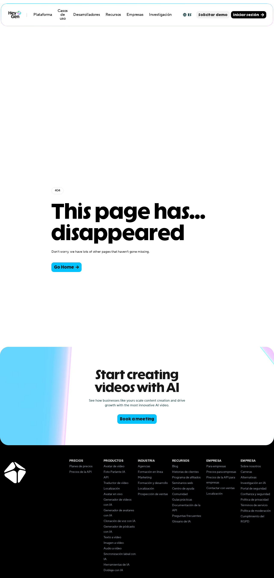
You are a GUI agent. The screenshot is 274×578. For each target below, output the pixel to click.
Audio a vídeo (113, 548)
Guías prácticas (182, 500)
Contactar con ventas (220, 488)
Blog (175, 466)
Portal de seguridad (253, 489)
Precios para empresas (221, 472)
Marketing (145, 477)
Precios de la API (80, 472)
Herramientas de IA (117, 565)
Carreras (246, 472)
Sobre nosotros (251, 466)
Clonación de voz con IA (120, 521)
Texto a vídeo (112, 537)
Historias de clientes (185, 472)
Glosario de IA (181, 521)
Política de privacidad (254, 500)
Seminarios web (182, 483)
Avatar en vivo (113, 494)
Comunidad (180, 494)
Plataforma (42, 14)
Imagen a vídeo (114, 543)
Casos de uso (63, 14)
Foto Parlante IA (114, 472)
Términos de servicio (254, 505)
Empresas (135, 14)
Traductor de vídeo (116, 483)
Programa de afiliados (186, 477)
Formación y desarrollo (153, 483)
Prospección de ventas (153, 494)
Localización (112, 489)
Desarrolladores (86, 14)
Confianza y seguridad (255, 494)
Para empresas (216, 466)
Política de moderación (256, 511)
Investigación (160, 14)
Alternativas (248, 477)
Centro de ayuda (183, 489)
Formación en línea (150, 472)
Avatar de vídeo (114, 466)
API (106, 477)
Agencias (144, 466)
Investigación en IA (253, 483)
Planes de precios (80, 466)
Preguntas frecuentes (186, 516)
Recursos (113, 14)
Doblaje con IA (113, 570)
